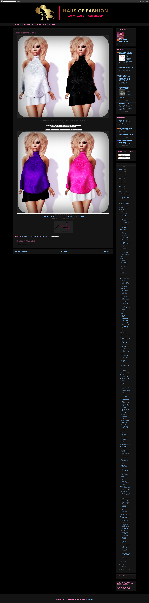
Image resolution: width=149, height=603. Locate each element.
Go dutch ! (124, 120)
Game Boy (124, 357)
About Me (28, 24)
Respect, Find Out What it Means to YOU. (125, 427)
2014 (121, 186)
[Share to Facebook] (56, 236)
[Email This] (51, 236)
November (125, 197)
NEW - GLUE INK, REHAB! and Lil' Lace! (125, 547)
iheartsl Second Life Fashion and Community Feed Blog (124, 78)
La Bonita (124, 457)
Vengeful (124, 332)
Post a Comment (24, 244)
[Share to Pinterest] (58, 236)
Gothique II (125, 286)
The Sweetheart (125, 434)
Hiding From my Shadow (124, 350)
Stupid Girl (124, 444)
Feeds (52, 24)
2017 (121, 179)
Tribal (122, 463)
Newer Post (21, 251)
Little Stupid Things (123, 362)
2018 (121, 176)
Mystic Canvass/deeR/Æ (124, 300)
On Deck (124, 520)
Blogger (89, 599)
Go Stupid (124, 370)
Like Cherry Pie (124, 315)
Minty (122, 381)
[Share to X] (55, 236)
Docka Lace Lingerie (124, 234)
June (123, 562)
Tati (121, 330)
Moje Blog (124, 104)
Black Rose (125, 498)
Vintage (123, 229)
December (125, 193)
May (123, 564)
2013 (121, 188)
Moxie (123, 276)
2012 (121, 191)
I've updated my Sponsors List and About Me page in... (125, 403)
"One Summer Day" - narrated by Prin (124, 525)
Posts (122, 155)
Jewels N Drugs (125, 143)
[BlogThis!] (53, 236)
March (124, 569)
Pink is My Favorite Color (124, 292)
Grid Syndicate (126, 67)
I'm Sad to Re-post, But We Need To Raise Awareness (125, 505)
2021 (121, 169)
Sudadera (124, 365)
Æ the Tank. (125, 335)
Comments (124, 157)
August (124, 207)
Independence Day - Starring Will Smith (125, 556)
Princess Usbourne (30, 236)
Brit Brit (123, 296)
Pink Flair (124, 237)
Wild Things (125, 514)
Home (18, 24)
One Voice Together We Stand (125, 488)
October (124, 201)
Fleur (122, 266)
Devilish (123, 511)
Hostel (123, 418)
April (123, 567)
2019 (121, 174)
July (123, 209)
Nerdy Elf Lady (126, 134)
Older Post (106, 251)
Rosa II (123, 288)
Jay (121, 367)
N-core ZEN (125, 239)
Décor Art (123, 82)
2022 (121, 166)
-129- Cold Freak (125, 136)
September (125, 203)
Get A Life (124, 378)
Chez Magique (125, 128)
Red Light (124, 303)
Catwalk (124, 441)
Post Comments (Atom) (69, 256)
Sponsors (41, 24)
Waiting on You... (125, 129)
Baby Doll (124, 372)
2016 (121, 181)
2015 (121, 183)
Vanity (123, 256)
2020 (121, 171)
